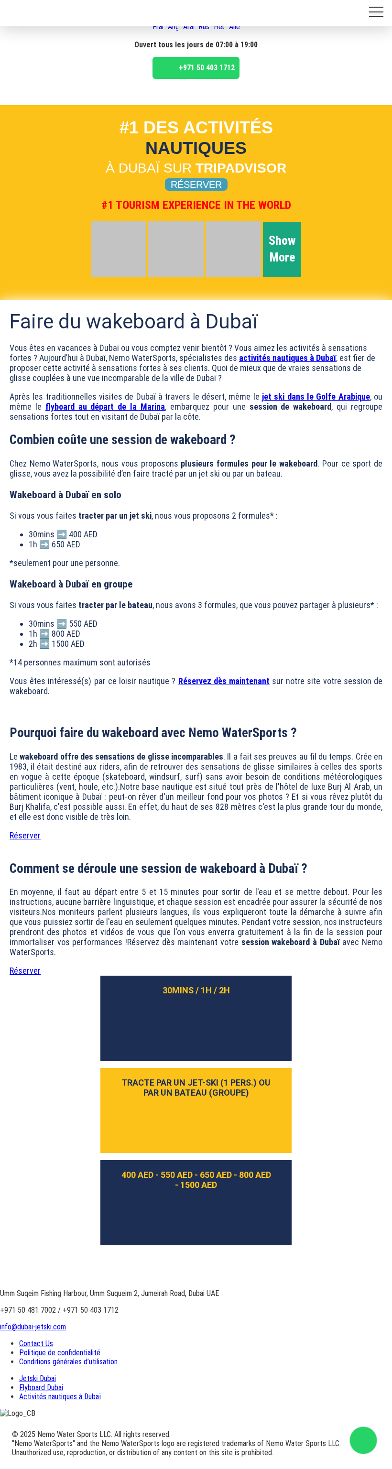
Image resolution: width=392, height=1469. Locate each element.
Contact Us (36, 1343)
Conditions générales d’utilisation (68, 1361)
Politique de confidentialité (59, 1352)
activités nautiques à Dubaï (287, 358)
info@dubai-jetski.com (33, 1326)
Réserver (196, 184)
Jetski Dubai (37, 1378)
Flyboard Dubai (41, 1387)
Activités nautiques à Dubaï (60, 1396)
